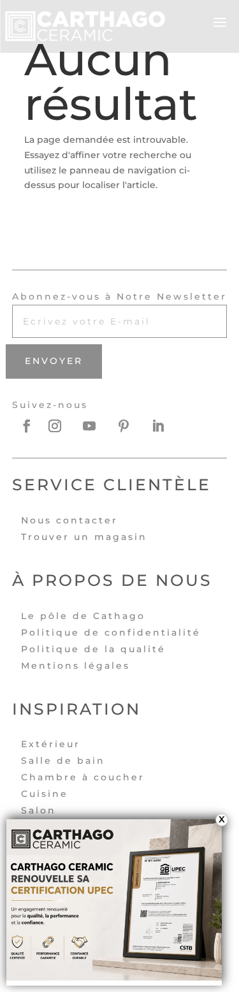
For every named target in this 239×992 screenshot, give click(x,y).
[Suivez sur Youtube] (95, 426)
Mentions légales (75, 665)
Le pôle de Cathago (83, 616)
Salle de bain (63, 760)
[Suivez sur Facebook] (27, 426)
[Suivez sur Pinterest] (130, 426)
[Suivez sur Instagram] (61, 426)
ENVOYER (54, 361)
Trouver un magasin (84, 537)
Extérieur (50, 744)
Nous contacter (69, 520)
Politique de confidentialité (111, 632)
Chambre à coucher (83, 777)
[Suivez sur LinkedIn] (164, 426)
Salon (38, 810)
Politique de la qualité (93, 649)
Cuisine (44, 793)
